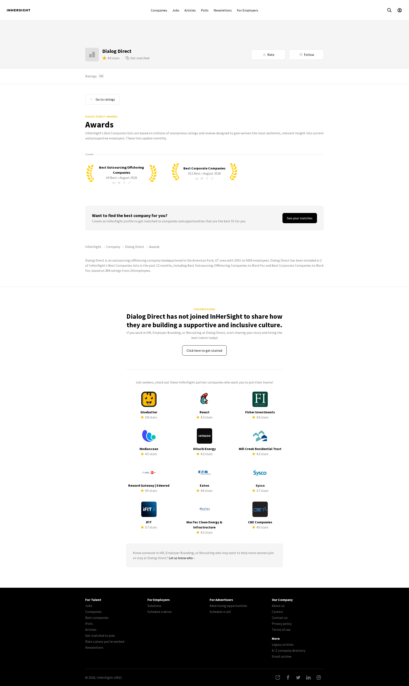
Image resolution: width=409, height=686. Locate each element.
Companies (159, 10)
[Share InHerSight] (278, 677)
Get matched (139, 58)
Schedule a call (220, 611)
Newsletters (223, 10)
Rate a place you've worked (104, 641)
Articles (190, 10)
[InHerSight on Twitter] (298, 677)
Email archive (281, 656)
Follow (309, 54)
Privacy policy (282, 623)
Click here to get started (204, 350)
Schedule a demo (159, 611)
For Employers (247, 10)
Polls (205, 10)
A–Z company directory (288, 650)
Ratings (94, 76)
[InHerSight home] (18, 10)
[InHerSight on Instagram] (319, 677)
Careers (277, 611)
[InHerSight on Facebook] (288, 677)
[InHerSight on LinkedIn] (308, 677)
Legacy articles (283, 644)
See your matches (300, 218)
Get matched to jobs (100, 635)
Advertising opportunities (228, 606)
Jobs (175, 10)
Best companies (97, 617)
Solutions (154, 606)
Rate (270, 54)
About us (278, 606)
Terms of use (281, 629)
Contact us (280, 617)
